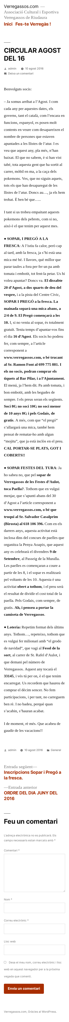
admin (12, 68)
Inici (8, 24)
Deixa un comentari (20, 73)
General (56, 750)
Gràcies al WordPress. (42, 1011)
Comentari (12, 850)
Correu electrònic (16, 920)
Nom (8, 899)
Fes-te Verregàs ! (33, 24)
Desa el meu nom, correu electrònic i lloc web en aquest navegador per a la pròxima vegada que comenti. (33, 969)
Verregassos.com (21, 6)
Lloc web (10, 941)
